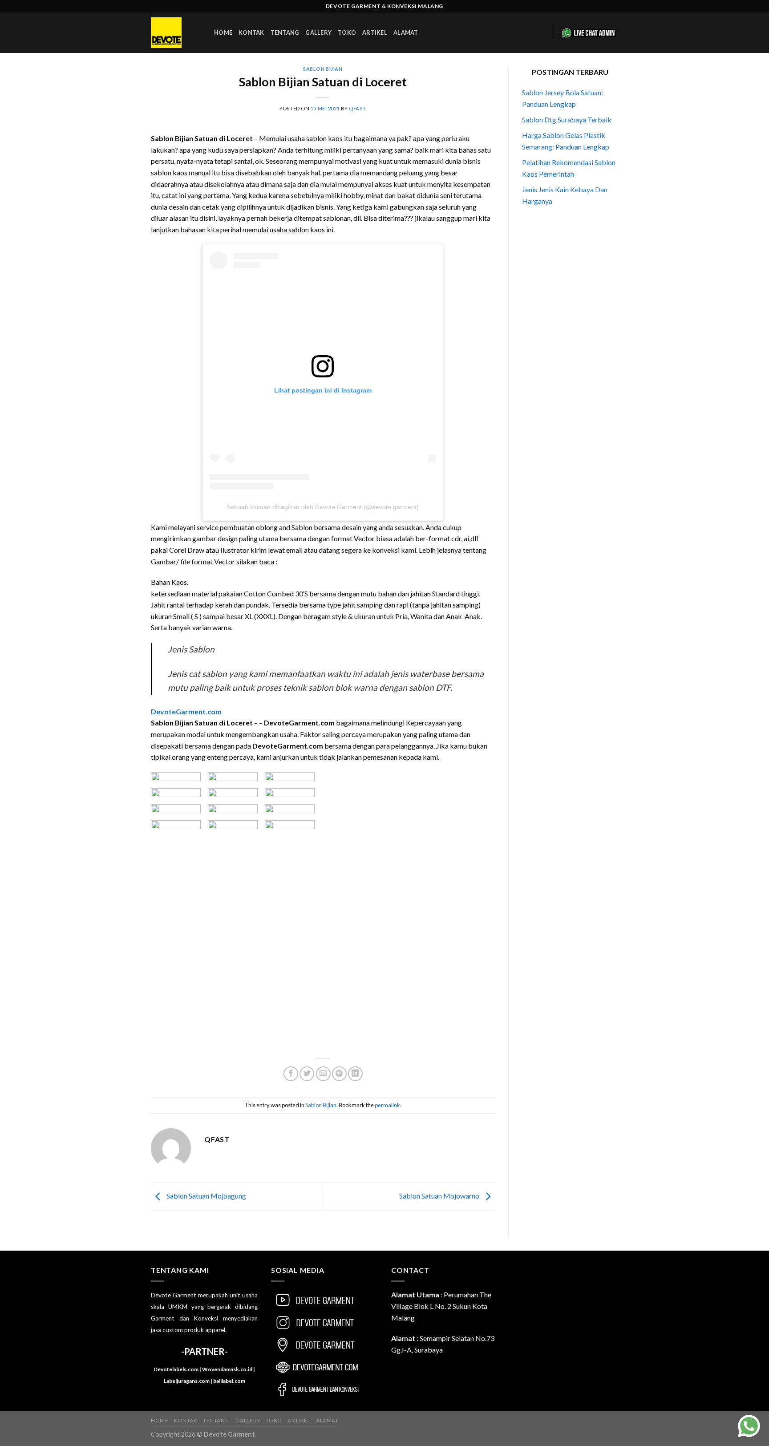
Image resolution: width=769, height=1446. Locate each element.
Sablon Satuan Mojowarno (440, 1195)
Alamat (405, 32)
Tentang (285, 32)
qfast (357, 108)
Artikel (374, 32)
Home (223, 32)
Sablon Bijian (322, 69)
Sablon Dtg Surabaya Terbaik (566, 119)
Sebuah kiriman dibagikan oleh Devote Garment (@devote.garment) (323, 506)
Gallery (318, 32)
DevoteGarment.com (186, 711)
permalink (387, 1105)
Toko (347, 32)
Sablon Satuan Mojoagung (205, 1195)
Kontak (251, 32)
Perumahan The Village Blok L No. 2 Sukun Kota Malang (441, 1305)
